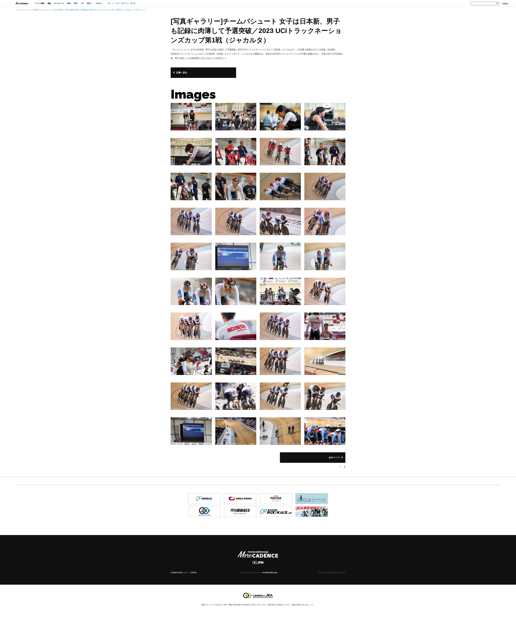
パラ (82, 3)
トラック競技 (39, 3)
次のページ (334, 457)
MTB (75, 3)
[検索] (497, 3)
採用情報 (193, 573)
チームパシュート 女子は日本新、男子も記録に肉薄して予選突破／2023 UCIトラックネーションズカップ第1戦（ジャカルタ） (86, 10)
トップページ (20, 10)
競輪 (49, 3)
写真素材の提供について (179, 573)
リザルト (98, 3)
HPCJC (126, 3)
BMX (69, 3)
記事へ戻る (181, 72)
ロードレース (59, 3)
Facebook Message (269, 573)
